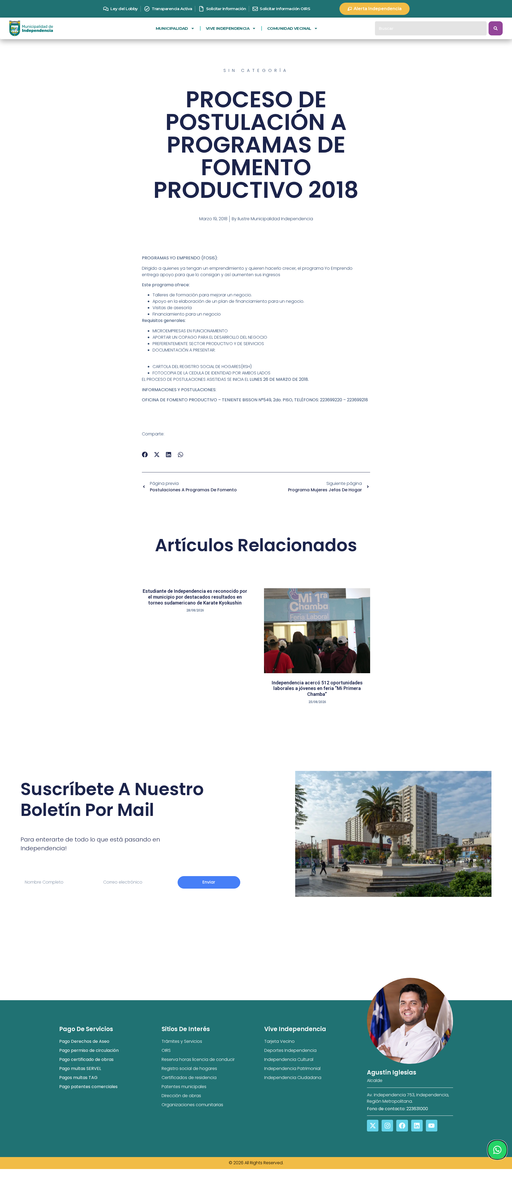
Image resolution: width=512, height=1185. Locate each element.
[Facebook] (402, 1125)
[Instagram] (387, 1125)
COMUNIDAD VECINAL (289, 28)
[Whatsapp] (497, 1150)
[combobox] (431, 28)
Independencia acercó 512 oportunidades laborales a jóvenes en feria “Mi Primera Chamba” (317, 688)
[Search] (496, 28)
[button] (145, 455)
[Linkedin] (417, 1125)
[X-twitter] (372, 1125)
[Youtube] (431, 1125)
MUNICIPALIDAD (172, 28)
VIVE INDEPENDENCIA (227, 28)
